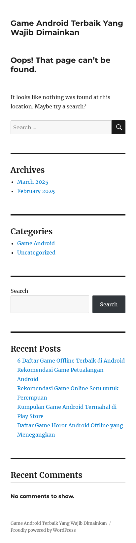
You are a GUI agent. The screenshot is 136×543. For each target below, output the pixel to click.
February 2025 (36, 191)
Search (19, 291)
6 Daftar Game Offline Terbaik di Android (71, 360)
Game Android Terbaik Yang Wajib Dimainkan (67, 28)
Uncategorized (36, 252)
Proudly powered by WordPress (43, 530)
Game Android (36, 243)
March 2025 (33, 181)
